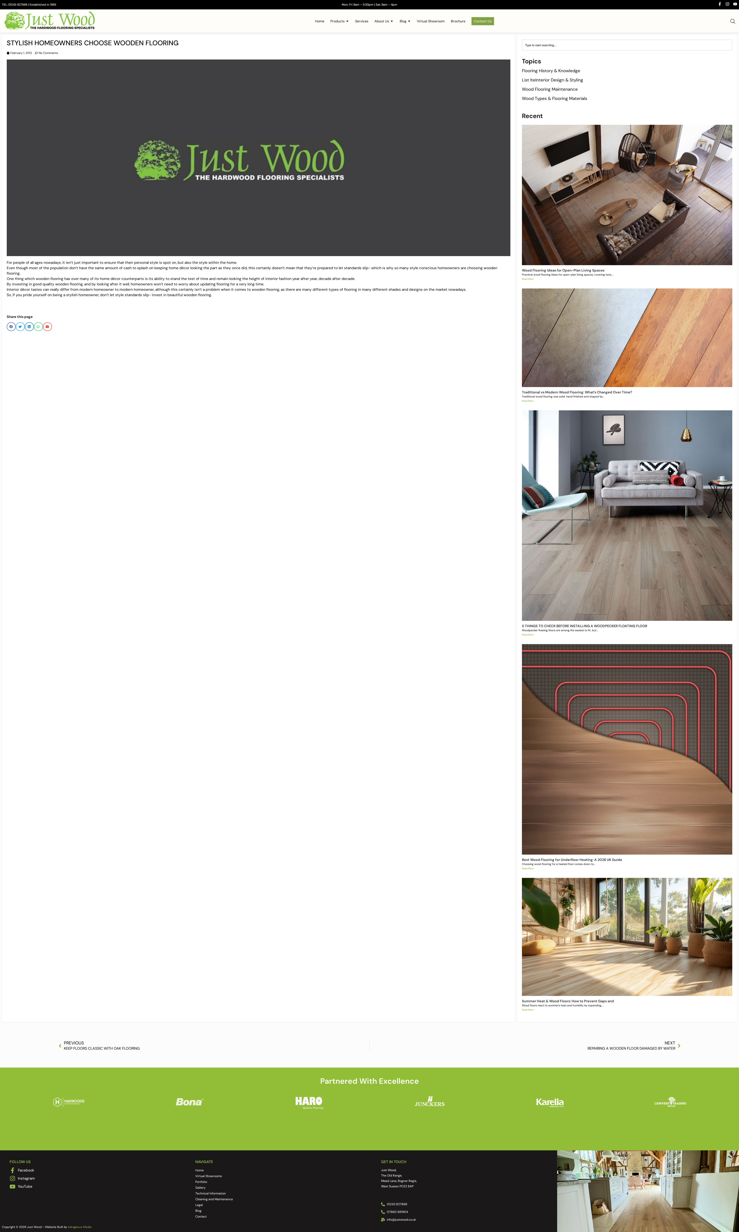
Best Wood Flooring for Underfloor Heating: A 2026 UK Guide (572, 859)
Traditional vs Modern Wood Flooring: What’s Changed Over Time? (577, 392)
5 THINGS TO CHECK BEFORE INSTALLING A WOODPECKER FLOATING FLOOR (584, 626)
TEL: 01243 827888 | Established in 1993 (29, 5)
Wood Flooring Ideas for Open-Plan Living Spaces (563, 270)
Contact (201, 1216)
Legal (199, 1205)
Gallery (200, 1188)
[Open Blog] (409, 21)
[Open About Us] (392, 21)
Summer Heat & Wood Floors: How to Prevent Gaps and (568, 1001)
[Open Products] (347, 21)
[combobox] (627, 45)
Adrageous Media (79, 1227)
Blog (198, 1211)
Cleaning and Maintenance (214, 1199)
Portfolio (201, 1182)
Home (199, 1170)
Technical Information (210, 1193)
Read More (528, 279)
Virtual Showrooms (208, 1176)
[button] (11, 326)
